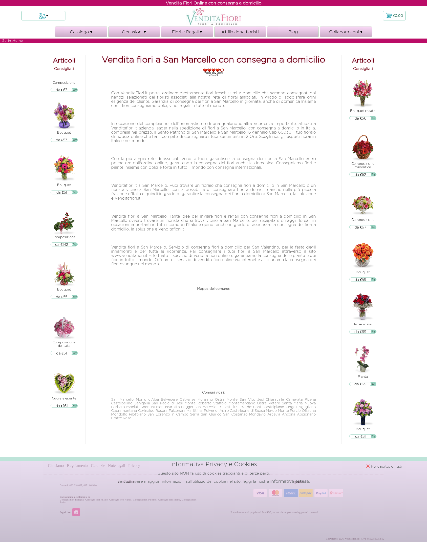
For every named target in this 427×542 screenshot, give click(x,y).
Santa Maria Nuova (299, 403)
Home (18, 40)
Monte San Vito (241, 399)
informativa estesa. (290, 481)
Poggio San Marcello (198, 407)
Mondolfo (119, 414)
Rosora (161, 410)
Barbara (118, 407)
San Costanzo (235, 414)
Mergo (271, 410)
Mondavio (257, 414)
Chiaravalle (275, 399)
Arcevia (273, 414)
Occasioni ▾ (134, 33)
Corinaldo (146, 410)
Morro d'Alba (147, 399)
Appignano (306, 414)
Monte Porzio (289, 410)
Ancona (288, 414)
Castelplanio (274, 407)
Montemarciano (242, 403)
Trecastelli (226, 407)
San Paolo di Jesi (167, 403)
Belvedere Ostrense (178, 399)
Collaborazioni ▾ (346, 33)
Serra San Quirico (205, 414)
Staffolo (220, 403)
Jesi (260, 399)
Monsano (205, 399)
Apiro (224, 410)
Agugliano (307, 407)
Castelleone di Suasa (247, 410)
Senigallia (142, 403)
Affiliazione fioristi (240, 31)
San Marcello (122, 399)
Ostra (220, 399)
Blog (293, 31)
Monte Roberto (198, 403)
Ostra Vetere (268, 403)
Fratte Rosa (121, 418)
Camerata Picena (301, 399)
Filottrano (137, 414)
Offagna (309, 410)
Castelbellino (121, 403)
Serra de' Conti (249, 407)
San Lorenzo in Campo (168, 414)
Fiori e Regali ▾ (187, 33)
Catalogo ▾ (81, 33)
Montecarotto (168, 407)
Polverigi (211, 410)
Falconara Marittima (186, 410)
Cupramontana (124, 410)
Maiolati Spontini (140, 407)
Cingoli (291, 407)
